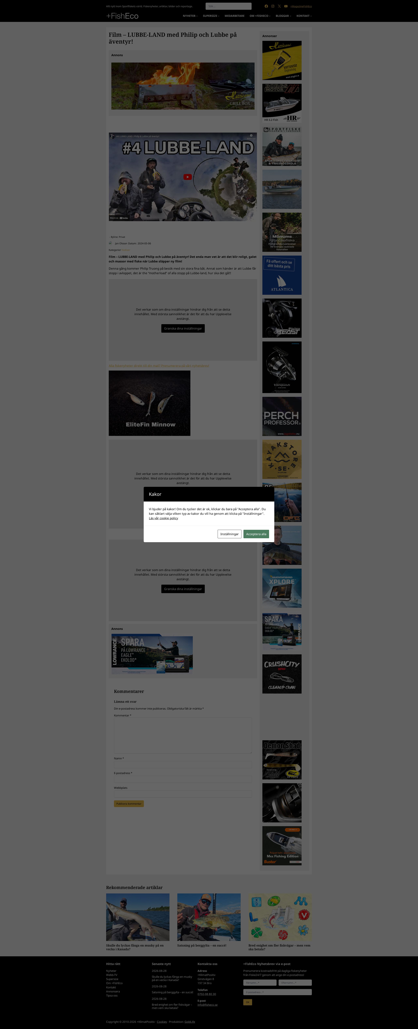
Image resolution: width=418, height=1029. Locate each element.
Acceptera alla (256, 534)
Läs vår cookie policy (163, 518)
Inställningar (229, 534)
